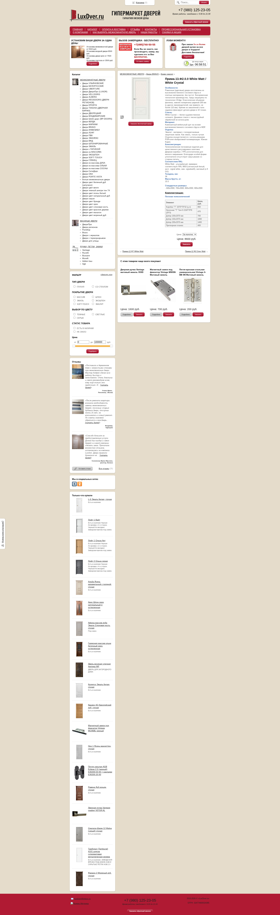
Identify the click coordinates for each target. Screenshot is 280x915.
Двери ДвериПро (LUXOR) (94, 91)
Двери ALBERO (89, 97)
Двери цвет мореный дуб (94, 215)
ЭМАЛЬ (80, 301)
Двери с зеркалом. (91, 235)
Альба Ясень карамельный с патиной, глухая (100, 584)
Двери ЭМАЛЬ (89, 146)
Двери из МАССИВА (91, 152)
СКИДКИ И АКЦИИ (171, 32)
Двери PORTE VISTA (92, 177)
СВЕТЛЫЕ (100, 314)
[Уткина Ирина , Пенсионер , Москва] (78, 378)
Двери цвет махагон (91, 212)
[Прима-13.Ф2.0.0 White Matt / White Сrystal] (141, 98)
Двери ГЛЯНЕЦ (89, 160)
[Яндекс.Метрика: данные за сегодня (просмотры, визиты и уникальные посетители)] (80, 903)
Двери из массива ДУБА (93, 163)
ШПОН (98, 297)
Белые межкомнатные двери (96, 179)
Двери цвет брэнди (91, 201)
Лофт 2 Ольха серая (98, 561)
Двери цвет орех (90, 204)
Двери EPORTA (89, 105)
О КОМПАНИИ (80, 32)
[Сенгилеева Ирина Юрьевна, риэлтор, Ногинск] (78, 448)
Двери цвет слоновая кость (95, 207)
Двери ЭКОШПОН (90, 154)
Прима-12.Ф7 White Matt (133, 251)
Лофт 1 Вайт (94, 520)
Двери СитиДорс (90, 171)
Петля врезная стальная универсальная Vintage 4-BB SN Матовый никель (192, 272)
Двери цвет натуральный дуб (96, 196)
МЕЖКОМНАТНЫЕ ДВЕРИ (132, 74)
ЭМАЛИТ (99, 304)
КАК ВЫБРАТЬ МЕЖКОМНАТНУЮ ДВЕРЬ (114, 32)
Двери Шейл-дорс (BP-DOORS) (97, 119)
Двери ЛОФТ (88, 132)
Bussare (86, 255)
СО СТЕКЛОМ (101, 287)
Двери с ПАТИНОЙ (91, 149)
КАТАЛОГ (92, 29)
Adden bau (87, 261)
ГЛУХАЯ (80, 287)
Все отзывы (104, 468)
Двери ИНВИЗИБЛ (91, 130)
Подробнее (93, 64)
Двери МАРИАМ (90, 124)
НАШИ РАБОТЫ (149, 32)
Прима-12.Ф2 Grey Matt (195, 251)
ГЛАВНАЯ (78, 29)
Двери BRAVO (89, 127)
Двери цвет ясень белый (94, 193)
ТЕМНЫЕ (81, 314)
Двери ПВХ (87, 135)
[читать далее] (92, 423)
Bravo (85, 232)
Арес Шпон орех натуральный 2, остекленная (96, 605)
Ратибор (86, 230)
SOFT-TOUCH (83, 304)
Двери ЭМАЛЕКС (90, 138)
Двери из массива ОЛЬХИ (94, 165)
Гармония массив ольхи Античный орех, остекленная (99, 646)
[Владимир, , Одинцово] (78, 413)
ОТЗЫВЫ (135, 29)
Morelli (85, 258)
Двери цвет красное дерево (95, 209)
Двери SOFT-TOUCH (92, 157)
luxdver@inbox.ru (82, 899)
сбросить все (106, 274)
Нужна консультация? (2, 532)
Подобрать (93, 351)
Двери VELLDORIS (91, 94)
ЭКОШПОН (100, 301)
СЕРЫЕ (80, 318)
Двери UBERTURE (91, 89)
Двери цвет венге (90, 187)
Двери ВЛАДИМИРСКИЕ (93, 116)
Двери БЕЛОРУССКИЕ (93, 86)
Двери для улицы (90, 241)
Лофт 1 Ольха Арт (96, 540)
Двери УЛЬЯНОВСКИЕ (93, 83)
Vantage (86, 250)
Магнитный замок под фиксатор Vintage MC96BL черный (98, 728)
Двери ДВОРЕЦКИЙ (91, 113)
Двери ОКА (87, 174)
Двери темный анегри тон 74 (96, 190)
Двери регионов (89, 227)
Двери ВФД (87, 141)
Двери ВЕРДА (88, 121)
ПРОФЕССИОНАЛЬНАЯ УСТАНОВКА (181, 29)
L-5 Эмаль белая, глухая (100, 499)
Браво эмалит (167, 74)
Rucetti (85, 253)
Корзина (140, 2)
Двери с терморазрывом (94, 238)
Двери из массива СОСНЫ (95, 168)
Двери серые (88, 198)
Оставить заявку (142, 61)
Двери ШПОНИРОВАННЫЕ (95, 143)
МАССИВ (81, 297)
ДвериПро (87, 224)
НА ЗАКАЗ (81, 332)
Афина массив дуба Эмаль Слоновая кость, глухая (99, 625)
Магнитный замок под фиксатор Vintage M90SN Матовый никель (163, 272)
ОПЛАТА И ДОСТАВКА (114, 29)
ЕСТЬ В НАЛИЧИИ (85, 328)
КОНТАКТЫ (151, 29)
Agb (84, 264)
